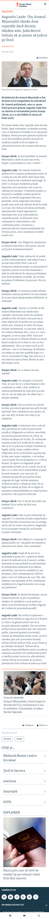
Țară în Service (14, 771)
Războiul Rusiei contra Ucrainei (20, 758)
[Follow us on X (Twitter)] (35, 897)
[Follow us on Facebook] (4, 897)
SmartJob (10, 792)
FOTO (7, 802)
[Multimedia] (24, 915)
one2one (9, 781)
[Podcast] (10, 915)
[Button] (42, 58)
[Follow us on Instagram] (16, 897)
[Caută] (39, 915)
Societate (7, 12)
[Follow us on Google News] (29, 897)
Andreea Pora (8, 46)
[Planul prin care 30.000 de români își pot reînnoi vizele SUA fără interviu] (24, 842)
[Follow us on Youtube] (10, 897)
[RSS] (23, 897)
